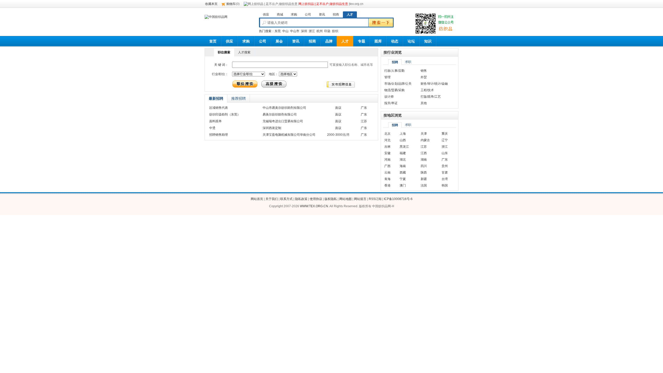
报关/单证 (391, 103)
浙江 (312, 31)
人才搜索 (244, 52)
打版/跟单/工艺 (431, 96)
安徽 (387, 153)
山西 (403, 140)
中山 (285, 31)
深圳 (304, 31)
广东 (445, 159)
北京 (387, 133)
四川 (424, 166)
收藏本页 (211, 4)
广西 (387, 166)
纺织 (335, 31)
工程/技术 (427, 90)
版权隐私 (331, 199)
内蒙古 (425, 140)
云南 (387, 172)
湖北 (403, 159)
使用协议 (316, 199)
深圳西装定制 (272, 128)
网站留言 (360, 199)
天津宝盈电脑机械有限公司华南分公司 (289, 135)
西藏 (403, 172)
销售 (424, 71)
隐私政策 (301, 199)
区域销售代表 (218, 108)
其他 (424, 103)
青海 (387, 179)
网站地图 (345, 199)
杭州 (319, 31)
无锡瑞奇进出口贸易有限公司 (283, 121)
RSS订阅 (375, 199)
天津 (424, 133)
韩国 (445, 185)
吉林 (387, 146)
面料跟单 (215, 121)
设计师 (389, 96)
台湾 (445, 179)
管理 (387, 77)
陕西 (424, 172)
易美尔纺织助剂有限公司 (280, 114)
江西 (424, 153)
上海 (403, 133)
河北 (387, 140)
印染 (327, 31)
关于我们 (271, 199)
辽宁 (445, 140)
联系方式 (286, 199)
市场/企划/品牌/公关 (398, 83)
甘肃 (445, 172)
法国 (424, 185)
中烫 (212, 128)
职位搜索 (224, 52)
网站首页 (257, 199)
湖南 (424, 159)
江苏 (424, 146)
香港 (387, 185)
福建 (403, 153)
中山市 (294, 31)
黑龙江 (404, 146)
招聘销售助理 (218, 135)
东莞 (278, 31)
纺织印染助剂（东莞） (224, 114)
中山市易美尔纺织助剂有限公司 (284, 108)
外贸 (424, 77)
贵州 (445, 166)
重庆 (445, 133)
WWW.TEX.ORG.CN (314, 206)
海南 (403, 166)
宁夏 (403, 179)
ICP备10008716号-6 (398, 199)
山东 (445, 153)
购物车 (231, 4)
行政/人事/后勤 (394, 71)
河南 (387, 159)
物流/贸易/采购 (394, 90)
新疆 (424, 179)
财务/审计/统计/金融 (434, 83)
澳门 (403, 185)
